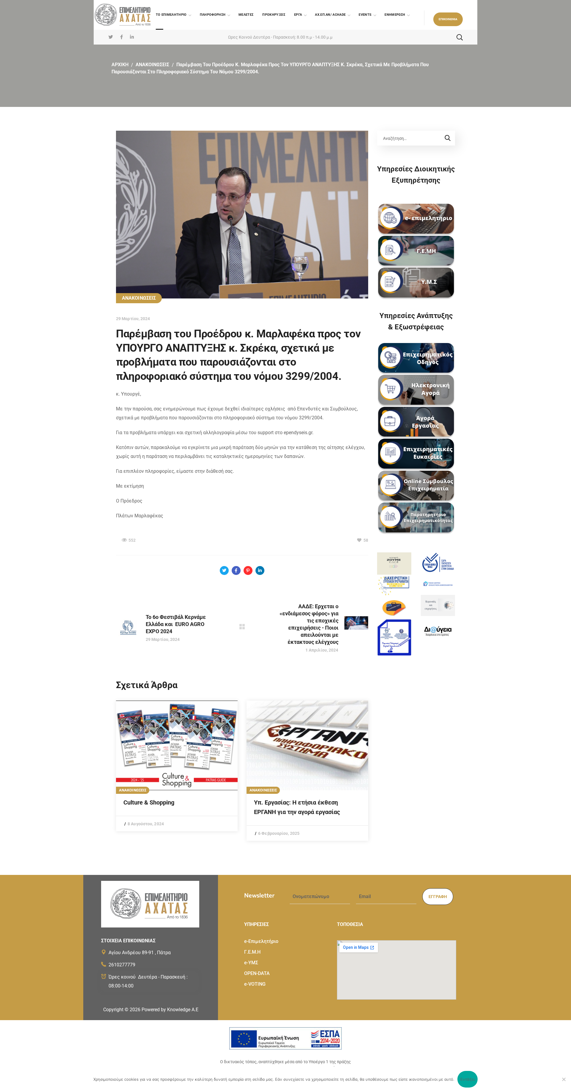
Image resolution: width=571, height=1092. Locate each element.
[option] (177, 766)
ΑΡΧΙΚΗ (120, 64)
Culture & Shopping (148, 802)
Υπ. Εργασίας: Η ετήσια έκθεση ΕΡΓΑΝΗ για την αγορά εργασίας (297, 807)
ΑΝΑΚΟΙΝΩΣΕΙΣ (152, 64)
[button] (448, 19)
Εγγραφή (438, 896)
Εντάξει (467, 1079)
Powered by (170, 1009)
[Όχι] (564, 1079)
